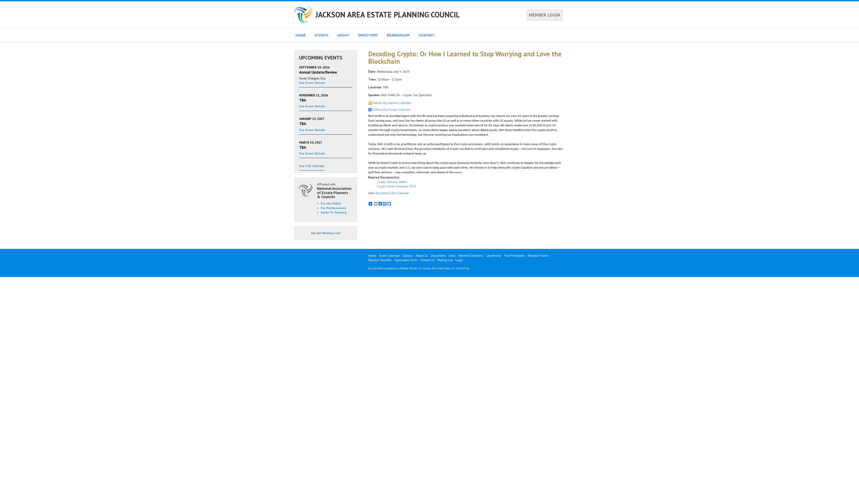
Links (452, 256)
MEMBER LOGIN (544, 15)
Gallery (408, 256)
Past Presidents (514, 256)
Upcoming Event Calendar (391, 193)
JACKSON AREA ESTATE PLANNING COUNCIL (388, 14)
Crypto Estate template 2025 (396, 186)
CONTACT (427, 35)
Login (459, 260)
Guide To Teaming (334, 212)
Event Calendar (389, 256)
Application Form (406, 260)
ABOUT (343, 35)
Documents (438, 256)
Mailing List (331, 233)
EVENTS (321, 35)
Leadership (493, 256)
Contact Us (427, 260)
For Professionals (333, 208)
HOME (301, 35)
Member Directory (471, 256)
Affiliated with (334, 190)
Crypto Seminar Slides (392, 182)
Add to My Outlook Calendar (392, 103)
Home (372, 256)
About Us (422, 256)
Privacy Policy (443, 268)
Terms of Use (462, 268)
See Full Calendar (311, 166)
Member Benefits (379, 260)
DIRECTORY (368, 35)
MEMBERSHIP (398, 35)
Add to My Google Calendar (392, 110)
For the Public (331, 203)
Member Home (538, 256)
